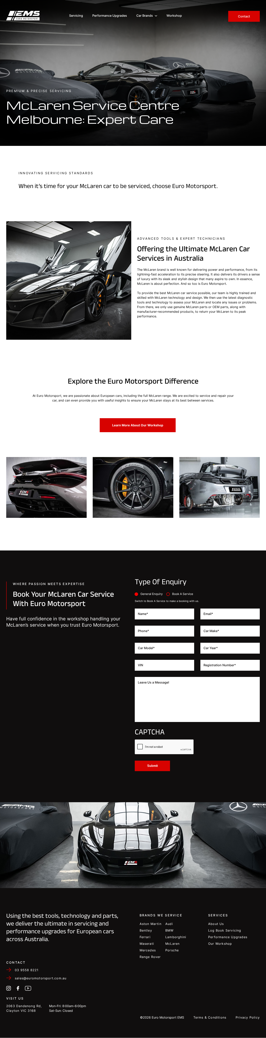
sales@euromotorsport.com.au (40, 978)
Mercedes (148, 950)
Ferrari (145, 937)
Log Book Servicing (224, 930)
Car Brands (144, 15)
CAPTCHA (150, 733)
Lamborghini (175, 937)
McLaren (172, 944)
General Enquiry (151, 593)
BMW (169, 930)
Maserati (147, 944)
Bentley (146, 930)
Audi (169, 924)
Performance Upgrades (109, 15)
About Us (216, 924)
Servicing (76, 15)
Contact (244, 16)
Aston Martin (150, 924)
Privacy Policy (248, 1017)
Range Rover (150, 957)
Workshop (174, 15)
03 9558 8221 (26, 970)
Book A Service (182, 593)
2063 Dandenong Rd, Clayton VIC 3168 (24, 1008)
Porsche (172, 950)
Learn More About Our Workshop (137, 425)
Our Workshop (220, 944)
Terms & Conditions (209, 1017)
